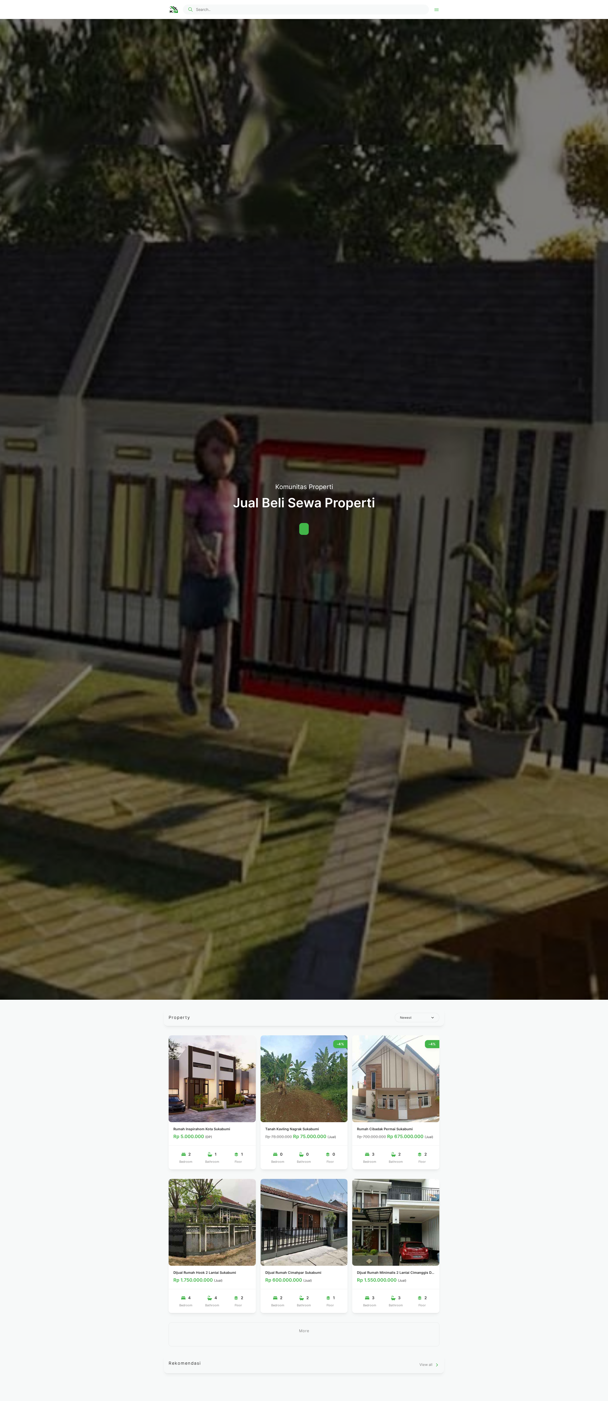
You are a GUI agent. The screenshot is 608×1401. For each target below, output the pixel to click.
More (304, 1330)
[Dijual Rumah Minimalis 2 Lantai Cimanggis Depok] (395, 1222)
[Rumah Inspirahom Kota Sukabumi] (212, 1078)
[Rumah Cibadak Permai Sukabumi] (395, 1078)
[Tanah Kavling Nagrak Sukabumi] (304, 1078)
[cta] (190, 9)
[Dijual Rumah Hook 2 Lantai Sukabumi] (212, 1222)
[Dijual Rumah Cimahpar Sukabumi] (304, 1222)
